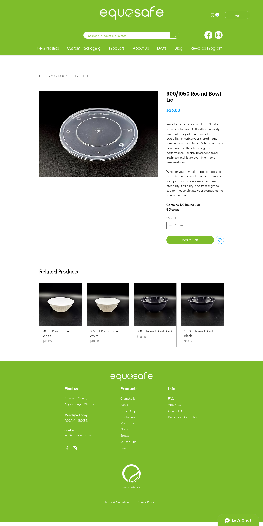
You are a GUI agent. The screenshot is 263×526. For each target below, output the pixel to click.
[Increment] (182, 225)
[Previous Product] (33, 315)
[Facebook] (208, 35)
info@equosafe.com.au (79, 435)
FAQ (171, 399)
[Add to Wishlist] (220, 240)
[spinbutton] (176, 225)
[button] (215, 15)
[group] (131, 315)
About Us (174, 405)
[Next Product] (229, 315)
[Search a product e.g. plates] (174, 35)
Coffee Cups (128, 411)
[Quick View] (60, 304)
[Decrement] (169, 225)
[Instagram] (219, 35)
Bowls (124, 405)
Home (43, 76)
